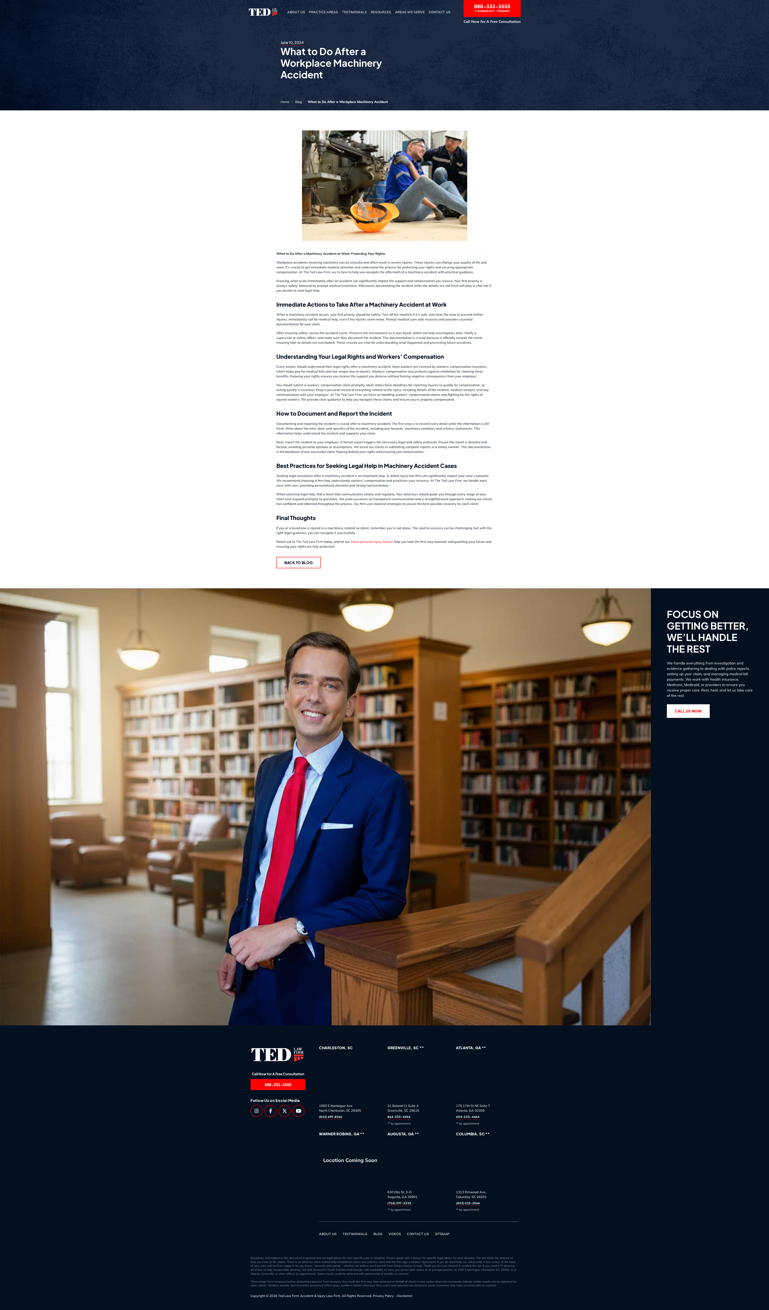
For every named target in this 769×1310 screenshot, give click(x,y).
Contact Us (440, 12)
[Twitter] (285, 1111)
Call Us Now (688, 711)
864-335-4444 (399, 1117)
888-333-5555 (492, 7)
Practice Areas (323, 12)
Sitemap (442, 1234)
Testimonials (354, 12)
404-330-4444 (468, 1117)
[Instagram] (257, 1111)
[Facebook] (271, 1111)
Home (285, 102)
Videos (395, 1234)
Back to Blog (298, 562)
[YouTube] (299, 1111)
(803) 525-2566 (468, 1203)
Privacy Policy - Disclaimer (393, 1296)
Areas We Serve (410, 12)
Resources (381, 12)
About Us (296, 12)
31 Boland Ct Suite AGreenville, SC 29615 (403, 1108)
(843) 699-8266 (330, 1117)
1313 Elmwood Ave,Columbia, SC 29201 (471, 1194)
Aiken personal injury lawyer (372, 542)
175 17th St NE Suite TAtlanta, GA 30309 (473, 1108)
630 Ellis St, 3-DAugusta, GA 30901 (403, 1194)
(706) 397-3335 (399, 1203)
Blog (298, 102)
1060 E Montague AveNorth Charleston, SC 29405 (340, 1108)
